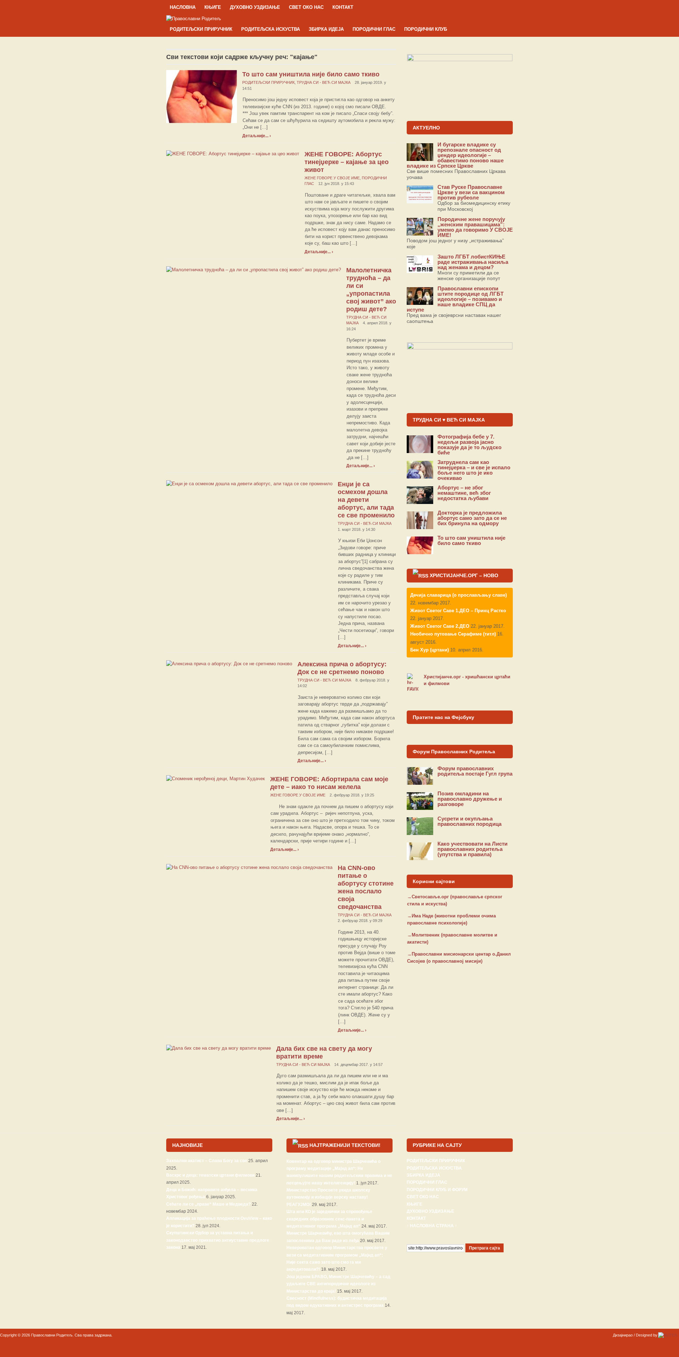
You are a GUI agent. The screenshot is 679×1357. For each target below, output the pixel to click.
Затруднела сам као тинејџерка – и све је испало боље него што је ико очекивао (473, 470)
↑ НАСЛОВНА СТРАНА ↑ (432, 1225)
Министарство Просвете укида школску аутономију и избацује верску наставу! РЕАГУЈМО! (328, 1197)
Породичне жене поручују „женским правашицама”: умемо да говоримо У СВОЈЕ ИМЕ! (475, 227)
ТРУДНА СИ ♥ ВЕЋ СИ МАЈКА (449, 420)
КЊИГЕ (212, 7)
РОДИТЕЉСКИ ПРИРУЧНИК (201, 29)
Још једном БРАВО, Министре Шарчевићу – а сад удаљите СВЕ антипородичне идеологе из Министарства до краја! (338, 1284)
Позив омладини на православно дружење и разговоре (469, 798)
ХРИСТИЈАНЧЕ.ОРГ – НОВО (464, 575)
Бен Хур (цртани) (429, 650)
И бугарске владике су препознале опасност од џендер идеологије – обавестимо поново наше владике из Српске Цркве (455, 155)
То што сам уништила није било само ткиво (310, 74)
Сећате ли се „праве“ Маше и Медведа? (208, 1204)
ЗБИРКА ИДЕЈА (326, 29)
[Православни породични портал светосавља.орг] (193, 18)
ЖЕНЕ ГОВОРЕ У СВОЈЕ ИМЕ (332, 178)
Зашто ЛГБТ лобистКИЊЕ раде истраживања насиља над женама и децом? (472, 262)
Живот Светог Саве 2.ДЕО (439, 626)
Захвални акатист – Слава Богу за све (206, 1160)
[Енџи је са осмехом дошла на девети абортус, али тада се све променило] (249, 483)
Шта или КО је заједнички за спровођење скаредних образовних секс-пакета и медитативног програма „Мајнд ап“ (329, 1219)
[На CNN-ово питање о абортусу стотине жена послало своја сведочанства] (249, 867)
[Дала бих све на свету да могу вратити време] (218, 1047)
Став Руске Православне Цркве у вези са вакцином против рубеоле (471, 192)
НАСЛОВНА (183, 7)
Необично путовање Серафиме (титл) (453, 634)
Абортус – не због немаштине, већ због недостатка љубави (464, 493)
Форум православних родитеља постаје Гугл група (474, 771)
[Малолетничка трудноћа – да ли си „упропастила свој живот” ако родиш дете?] (253, 269)
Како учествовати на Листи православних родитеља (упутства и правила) (472, 849)
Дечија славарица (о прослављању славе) (458, 595)
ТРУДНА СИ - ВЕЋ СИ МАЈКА (323, 82)
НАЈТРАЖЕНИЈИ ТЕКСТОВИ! (345, 1145)
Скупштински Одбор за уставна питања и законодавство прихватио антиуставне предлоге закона (217, 1240)
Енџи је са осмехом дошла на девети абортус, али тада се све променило (366, 500)
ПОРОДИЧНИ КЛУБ (425, 29)
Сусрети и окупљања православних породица (469, 821)
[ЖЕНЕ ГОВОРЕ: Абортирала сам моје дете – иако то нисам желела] (215, 778)
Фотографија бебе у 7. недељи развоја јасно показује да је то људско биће (469, 445)
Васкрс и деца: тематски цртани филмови (210, 1175)
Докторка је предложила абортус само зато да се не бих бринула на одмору (472, 518)
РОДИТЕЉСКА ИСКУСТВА (270, 29)
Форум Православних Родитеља (454, 751)
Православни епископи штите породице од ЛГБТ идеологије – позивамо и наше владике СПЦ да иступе (455, 299)
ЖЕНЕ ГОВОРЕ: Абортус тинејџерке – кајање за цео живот (346, 162)
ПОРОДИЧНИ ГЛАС (374, 29)
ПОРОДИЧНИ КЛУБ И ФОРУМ (437, 1189)
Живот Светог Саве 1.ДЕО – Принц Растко (458, 610)
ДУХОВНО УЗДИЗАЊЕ (255, 7)
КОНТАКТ (342, 7)
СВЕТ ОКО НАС (306, 7)
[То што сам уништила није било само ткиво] (201, 96)
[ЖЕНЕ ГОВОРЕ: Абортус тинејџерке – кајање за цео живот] (232, 153)
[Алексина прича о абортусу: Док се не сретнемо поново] (229, 663)
